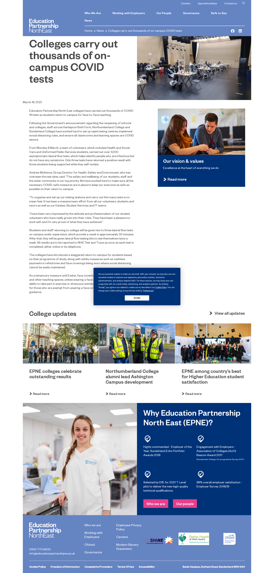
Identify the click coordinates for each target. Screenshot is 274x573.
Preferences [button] (148, 291)
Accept (137, 298)
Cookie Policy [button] (161, 287)
